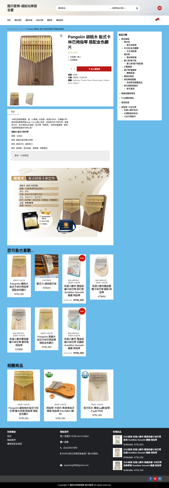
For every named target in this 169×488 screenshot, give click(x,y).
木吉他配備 (132, 51)
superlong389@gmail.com (76, 465)
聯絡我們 (59, 20)
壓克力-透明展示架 (47, 283)
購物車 (49, 20)
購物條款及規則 (14, 444)
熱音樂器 (125, 39)
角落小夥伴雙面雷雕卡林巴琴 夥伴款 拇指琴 (19, 342)
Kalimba (76, 80)
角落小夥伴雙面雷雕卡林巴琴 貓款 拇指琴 (102, 289)
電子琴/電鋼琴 (130, 70)
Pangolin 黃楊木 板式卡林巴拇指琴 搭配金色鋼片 (46, 339)
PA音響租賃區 (127, 98)
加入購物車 (95, 69)
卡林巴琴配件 (46, 280)
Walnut (76, 83)
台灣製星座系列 (131, 113)
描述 (13, 112)
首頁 (9, 20)
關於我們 (18, 20)
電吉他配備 (132, 45)
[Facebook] (150, 479)
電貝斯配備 (132, 57)
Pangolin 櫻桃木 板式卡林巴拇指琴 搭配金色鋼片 (19, 286)
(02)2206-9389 (70, 448)
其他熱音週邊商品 (134, 82)
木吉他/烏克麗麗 (131, 48)
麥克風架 (131, 89)
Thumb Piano (86, 80)
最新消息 (28, 20)
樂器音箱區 (129, 76)
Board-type (97, 80)
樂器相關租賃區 (128, 93)
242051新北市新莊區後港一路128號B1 (80, 453)
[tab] (13, 112)
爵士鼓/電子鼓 (130, 60)
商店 (9, 436)
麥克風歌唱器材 (131, 85)
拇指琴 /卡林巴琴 (18, 29)
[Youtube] (155, 479)
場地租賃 (125, 102)
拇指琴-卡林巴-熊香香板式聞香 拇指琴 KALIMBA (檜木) (60, 411)
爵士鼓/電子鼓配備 (135, 63)
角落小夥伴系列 (73, 280)
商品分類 (39, 20)
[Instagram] (160, 479)
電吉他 (127, 42)
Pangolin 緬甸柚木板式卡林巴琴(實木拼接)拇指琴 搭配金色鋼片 (24, 411)
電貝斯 (127, 54)
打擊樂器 (128, 67)
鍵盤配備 (131, 73)
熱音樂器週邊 (130, 79)
